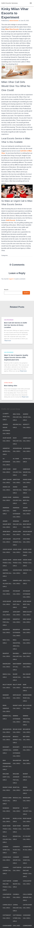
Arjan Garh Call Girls (17, 533)
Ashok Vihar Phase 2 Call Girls (7, 562)
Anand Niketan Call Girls (17, 490)
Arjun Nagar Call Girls (27, 533)
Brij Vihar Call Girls (6, 820)
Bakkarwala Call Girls (27, 665)
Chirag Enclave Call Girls (17, 907)
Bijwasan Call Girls (6, 809)
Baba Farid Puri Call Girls (6, 622)
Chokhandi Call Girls (26, 916)
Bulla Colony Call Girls (7, 839)
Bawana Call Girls (7, 717)
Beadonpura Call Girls (7, 731)
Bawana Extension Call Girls (16, 718)
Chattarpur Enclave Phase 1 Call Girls (27, 872)
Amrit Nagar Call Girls (7, 481)
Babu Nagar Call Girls (27, 620)
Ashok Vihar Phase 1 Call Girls (27, 552)
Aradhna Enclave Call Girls (17, 524)
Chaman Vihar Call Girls (6, 849)
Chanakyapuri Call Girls (27, 848)
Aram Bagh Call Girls (6, 533)
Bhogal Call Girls (17, 799)
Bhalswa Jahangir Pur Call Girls (16, 778)
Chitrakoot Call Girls (7, 916)
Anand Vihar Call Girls (7, 499)
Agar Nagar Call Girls (7, 439)
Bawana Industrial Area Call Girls (26, 720)
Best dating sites (10, 385)
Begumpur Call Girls (26, 731)
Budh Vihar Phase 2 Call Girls (17, 829)
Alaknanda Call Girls (26, 450)
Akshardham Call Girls (17, 450)
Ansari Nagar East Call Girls (27, 510)
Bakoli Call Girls (7, 675)
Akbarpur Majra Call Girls (6, 451)
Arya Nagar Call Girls (7, 540)
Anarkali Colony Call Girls (17, 500)
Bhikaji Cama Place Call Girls (7, 800)
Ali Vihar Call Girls (16, 460)
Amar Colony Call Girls (17, 472)
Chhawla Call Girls (16, 896)
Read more (8, 340)
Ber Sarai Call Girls (26, 738)
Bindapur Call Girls (16, 809)
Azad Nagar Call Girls (7, 603)
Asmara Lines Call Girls (17, 582)
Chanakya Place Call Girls (16, 849)
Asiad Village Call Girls (7, 583)
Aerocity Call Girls (26, 426)
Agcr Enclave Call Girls (17, 441)
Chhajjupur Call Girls (27, 882)
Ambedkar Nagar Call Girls (27, 472)
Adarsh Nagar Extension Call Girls (6, 429)
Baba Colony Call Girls (27, 613)
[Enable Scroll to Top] (30, 924)
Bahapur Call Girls (6, 655)
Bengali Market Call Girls (17, 739)
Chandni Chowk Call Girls (7, 870)
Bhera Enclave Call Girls (27, 790)
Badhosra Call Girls (26, 631)
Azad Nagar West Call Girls (27, 604)
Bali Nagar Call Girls (26, 675)
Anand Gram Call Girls (27, 481)
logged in (11, 279)
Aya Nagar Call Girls (16, 592)
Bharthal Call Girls (16, 789)
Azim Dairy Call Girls (16, 613)
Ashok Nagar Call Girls (7, 551)
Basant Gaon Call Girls (17, 707)
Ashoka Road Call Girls (17, 571)
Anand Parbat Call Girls (27, 490)
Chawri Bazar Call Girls (16, 884)
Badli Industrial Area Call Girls (16, 644)
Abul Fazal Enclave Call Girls (17, 417)
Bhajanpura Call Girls (17, 762)
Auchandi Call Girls (6, 592)
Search (6, 289)
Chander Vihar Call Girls (26, 860)
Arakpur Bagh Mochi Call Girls (27, 524)
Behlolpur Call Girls (6, 738)
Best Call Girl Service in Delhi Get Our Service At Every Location (15, 325)
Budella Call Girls (17, 820)
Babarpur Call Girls (16, 620)
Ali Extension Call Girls (6, 461)
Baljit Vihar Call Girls (17, 686)
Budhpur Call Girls (26, 827)
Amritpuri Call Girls (16, 481)
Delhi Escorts (10, 220)
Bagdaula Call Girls (26, 641)
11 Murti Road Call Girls (6, 416)
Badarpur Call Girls (6, 631)
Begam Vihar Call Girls (17, 731)
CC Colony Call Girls (26, 838)
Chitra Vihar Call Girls (27, 906)
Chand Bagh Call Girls (7, 858)
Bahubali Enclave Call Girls (17, 656)
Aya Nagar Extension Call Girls (26, 594)
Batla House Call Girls (27, 707)
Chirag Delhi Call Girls (7, 906)
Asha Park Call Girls (26, 540)
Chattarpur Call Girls (17, 869)
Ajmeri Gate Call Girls (27, 439)
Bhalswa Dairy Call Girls (6, 777)
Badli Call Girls (6, 641)
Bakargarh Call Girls (7, 665)
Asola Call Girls (26, 582)
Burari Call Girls (17, 838)
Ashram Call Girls (27, 571)
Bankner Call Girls (6, 696)
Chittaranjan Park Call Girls (17, 918)
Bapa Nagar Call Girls (17, 696)
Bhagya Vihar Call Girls (27, 748)
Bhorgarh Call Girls (26, 799)
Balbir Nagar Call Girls (17, 677)
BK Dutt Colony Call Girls (27, 811)
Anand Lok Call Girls (6, 488)
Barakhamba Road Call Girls (27, 698)
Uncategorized (8, 320)
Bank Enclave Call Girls (27, 687)
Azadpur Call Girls (6, 613)
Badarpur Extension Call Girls (16, 632)
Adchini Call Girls (17, 426)
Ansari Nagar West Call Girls (7, 524)
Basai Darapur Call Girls (6, 708)
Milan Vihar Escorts (12, 29)
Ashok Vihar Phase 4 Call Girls (27, 562)
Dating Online (8, 382)
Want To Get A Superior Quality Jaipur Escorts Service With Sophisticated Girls (16, 357)
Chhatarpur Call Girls (7, 896)
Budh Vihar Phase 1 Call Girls (7, 829)
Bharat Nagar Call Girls (27, 777)
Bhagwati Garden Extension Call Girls (16, 751)
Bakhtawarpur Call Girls (17, 666)
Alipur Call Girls (27, 460)
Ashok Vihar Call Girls (17, 551)
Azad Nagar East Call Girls (17, 604)
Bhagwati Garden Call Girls (7, 750)
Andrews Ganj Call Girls (6, 510)
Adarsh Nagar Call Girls (27, 417)
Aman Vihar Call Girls (7, 470)
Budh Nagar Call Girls (27, 820)
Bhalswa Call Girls (26, 762)
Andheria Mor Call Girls (26, 500)
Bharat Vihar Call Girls (7, 789)
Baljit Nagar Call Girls (7, 686)
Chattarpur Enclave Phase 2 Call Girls (7, 885)
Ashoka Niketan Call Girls (7, 573)
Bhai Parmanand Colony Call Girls (7, 765)
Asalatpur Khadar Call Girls (17, 542)
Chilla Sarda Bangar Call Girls (27, 897)
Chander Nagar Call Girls (17, 860)
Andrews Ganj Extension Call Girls (16, 512)
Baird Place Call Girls (27, 655)
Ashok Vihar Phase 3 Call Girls (17, 562)
